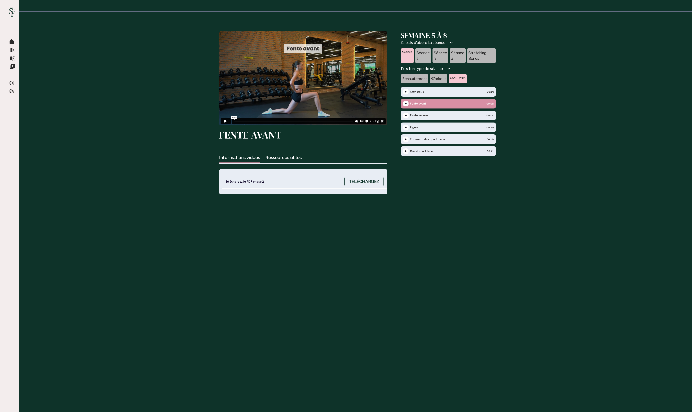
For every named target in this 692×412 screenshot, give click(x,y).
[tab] (239, 158)
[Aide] (13, 91)
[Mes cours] (13, 66)
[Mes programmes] (13, 49)
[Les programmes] (13, 58)
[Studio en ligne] (13, 41)
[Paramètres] (13, 83)
